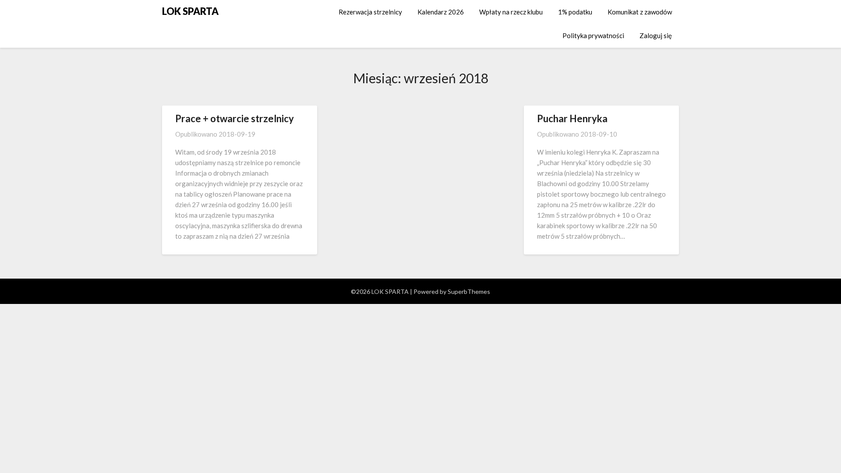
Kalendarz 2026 (440, 12)
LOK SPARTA (190, 11)
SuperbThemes (469, 291)
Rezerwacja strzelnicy (370, 12)
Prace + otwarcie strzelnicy (234, 118)
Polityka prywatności (593, 35)
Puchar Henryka (572, 118)
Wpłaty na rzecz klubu (511, 12)
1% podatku (575, 12)
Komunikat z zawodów (640, 12)
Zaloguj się (656, 35)
